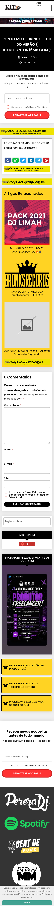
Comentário (12, 405)
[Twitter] (23, 160)
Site (6, 478)
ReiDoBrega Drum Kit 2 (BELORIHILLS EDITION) (23, 685)
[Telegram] (38, 160)
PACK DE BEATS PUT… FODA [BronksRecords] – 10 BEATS (27, 293)
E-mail (9, 464)
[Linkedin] (31, 160)
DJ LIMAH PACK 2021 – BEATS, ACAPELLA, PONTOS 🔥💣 (27, 250)
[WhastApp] (15, 160)
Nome (8, 449)
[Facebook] (8, 160)
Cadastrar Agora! (26, 115)
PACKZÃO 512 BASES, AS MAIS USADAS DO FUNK (26, 703)
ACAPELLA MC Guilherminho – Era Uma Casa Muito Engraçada (27, 352)
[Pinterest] (46, 160)
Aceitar (27, 902)
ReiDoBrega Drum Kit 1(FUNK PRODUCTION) (26, 667)
